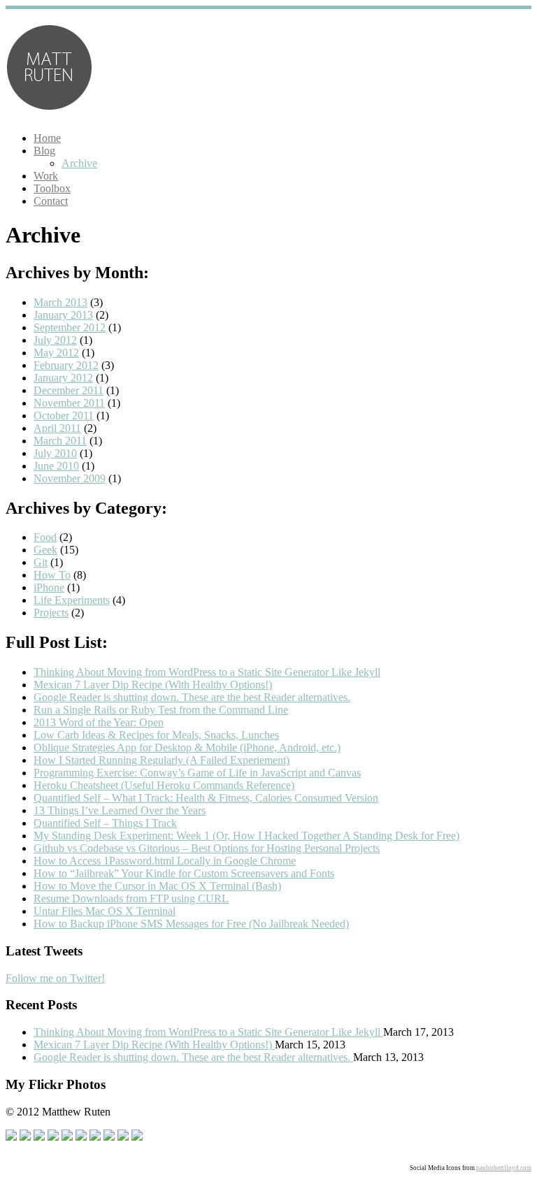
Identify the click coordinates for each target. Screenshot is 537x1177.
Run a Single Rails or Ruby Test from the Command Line (161, 710)
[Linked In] (81, 1137)
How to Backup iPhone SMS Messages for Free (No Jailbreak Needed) (191, 924)
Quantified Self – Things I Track (105, 823)
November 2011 (69, 403)
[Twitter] (25, 1137)
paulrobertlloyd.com (503, 1167)
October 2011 (64, 415)
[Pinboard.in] (67, 1137)
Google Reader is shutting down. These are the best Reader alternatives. (192, 697)
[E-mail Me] (137, 1137)
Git (41, 562)
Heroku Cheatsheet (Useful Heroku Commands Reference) (164, 785)
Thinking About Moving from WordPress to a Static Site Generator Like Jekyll (207, 672)
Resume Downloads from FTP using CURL (131, 898)
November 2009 (70, 478)
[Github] (39, 1137)
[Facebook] (11, 1137)
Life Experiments (72, 600)
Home (47, 138)
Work (46, 176)
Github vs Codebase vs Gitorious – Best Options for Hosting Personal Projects (207, 848)
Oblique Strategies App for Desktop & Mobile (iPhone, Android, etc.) (187, 747)
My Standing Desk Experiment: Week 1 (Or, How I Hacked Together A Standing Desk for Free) (246, 836)
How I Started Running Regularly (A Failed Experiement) (161, 760)
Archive (79, 163)
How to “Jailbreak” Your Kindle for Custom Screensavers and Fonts (184, 873)
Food (45, 537)
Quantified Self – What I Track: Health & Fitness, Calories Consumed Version (206, 798)
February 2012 (66, 365)
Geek (45, 550)
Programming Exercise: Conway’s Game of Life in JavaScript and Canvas (197, 773)
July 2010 (55, 453)
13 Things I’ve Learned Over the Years (120, 810)
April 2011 (57, 428)
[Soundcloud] (53, 1137)
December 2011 (68, 390)
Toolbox (52, 188)
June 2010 (56, 466)
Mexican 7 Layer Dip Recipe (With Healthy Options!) (153, 685)
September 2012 (70, 327)
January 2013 (63, 315)
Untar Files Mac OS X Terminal (105, 911)
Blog (44, 151)
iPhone (49, 587)
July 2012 (55, 340)
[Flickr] (95, 1137)
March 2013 (60, 302)
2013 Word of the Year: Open (99, 722)
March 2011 (60, 441)
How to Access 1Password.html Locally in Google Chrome (165, 861)
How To (52, 575)
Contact (51, 201)
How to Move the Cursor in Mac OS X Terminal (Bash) (157, 886)
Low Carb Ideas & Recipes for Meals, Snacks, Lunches (156, 735)
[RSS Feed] (123, 1137)
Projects (51, 613)
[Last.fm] (109, 1137)
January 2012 (63, 378)
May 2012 (56, 353)
